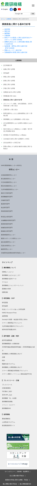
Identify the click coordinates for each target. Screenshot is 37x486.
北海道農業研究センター (9, 175)
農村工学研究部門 (7, 193)
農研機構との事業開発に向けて (12, 354)
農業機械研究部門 (7, 196)
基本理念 (7, 29)
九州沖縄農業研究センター (9, 189)
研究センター (14, 169)
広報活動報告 (6, 388)
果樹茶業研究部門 (7, 211)
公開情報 (8, 19)
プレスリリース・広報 (11, 380)
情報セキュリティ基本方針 (13, 50)
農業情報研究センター (8, 235)
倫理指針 (7, 33)
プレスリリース (7, 384)
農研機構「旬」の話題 (9, 398)
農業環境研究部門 (7, 224)
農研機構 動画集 (7, 401)
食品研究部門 (5, 207)
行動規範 (7, 35)
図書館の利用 (6, 289)
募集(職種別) (6, 418)
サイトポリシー (10, 471)
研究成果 (5, 306)
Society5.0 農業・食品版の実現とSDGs (14, 319)
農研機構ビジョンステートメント (13, 285)
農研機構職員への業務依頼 (10, 343)
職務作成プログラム (8, 364)
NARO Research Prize (9, 312)
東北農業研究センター (8, 179)
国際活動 (5, 292)
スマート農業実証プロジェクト (12, 323)
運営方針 (7, 31)
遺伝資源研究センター (8, 242)
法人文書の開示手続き (17, 475)
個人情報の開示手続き (10, 484)
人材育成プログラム (8, 422)
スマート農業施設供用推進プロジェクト (15, 370)
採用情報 (7, 414)
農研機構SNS (6, 408)
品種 (3, 357)
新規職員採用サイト (8, 425)
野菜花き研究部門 (7, 217)
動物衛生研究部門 (7, 231)
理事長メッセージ (8, 272)
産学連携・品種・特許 (11, 336)
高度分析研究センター (8, 245)
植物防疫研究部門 (7, 227)
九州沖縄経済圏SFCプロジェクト (13, 326)
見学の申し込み (7, 395)
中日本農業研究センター (9, 182)
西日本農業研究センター (9, 186)
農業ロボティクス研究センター (11, 238)
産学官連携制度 (7, 340)
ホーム (3, 19)
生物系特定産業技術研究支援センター (13, 253)
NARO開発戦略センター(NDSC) (11, 165)
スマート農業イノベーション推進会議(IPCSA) (17, 374)
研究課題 (5, 302)
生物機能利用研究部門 (8, 220)
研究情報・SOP (9, 298)
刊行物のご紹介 (7, 391)
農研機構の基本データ (9, 279)
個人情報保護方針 (25, 484)
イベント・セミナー (8, 405)
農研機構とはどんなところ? (11, 275)
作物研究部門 (5, 200)
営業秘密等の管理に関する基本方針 (15, 52)
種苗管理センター (7, 249)
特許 (3, 360)
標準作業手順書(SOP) (9, 329)
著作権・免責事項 (23, 471)
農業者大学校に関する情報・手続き (16, 480)
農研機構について (10, 267)
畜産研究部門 (5, 204)
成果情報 (5, 316)
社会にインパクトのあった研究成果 (13, 309)
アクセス (5, 282)
